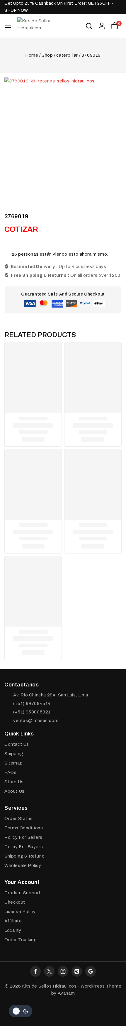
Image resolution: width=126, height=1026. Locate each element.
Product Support (22, 892)
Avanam (66, 993)
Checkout (14, 902)
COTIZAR (21, 229)
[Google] (90, 971)
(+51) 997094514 (32, 703)
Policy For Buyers (23, 846)
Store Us (14, 781)
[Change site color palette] (20, 1011)
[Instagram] (63, 971)
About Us (14, 791)
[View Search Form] (89, 26)
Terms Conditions (23, 828)
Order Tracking (20, 939)
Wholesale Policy (22, 865)
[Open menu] (7, 25)
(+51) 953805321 (32, 712)
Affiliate (13, 921)
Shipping (13, 753)
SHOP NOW (16, 10)
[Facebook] (35, 971)
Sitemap (13, 763)
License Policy (19, 911)
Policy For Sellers (23, 837)
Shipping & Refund (24, 856)
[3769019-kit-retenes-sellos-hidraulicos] (63, 136)
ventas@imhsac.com (35, 720)
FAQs (10, 772)
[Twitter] (49, 971)
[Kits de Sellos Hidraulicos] (46, 25)
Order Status (18, 818)
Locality (12, 930)
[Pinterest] (76, 971)
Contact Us (16, 744)
